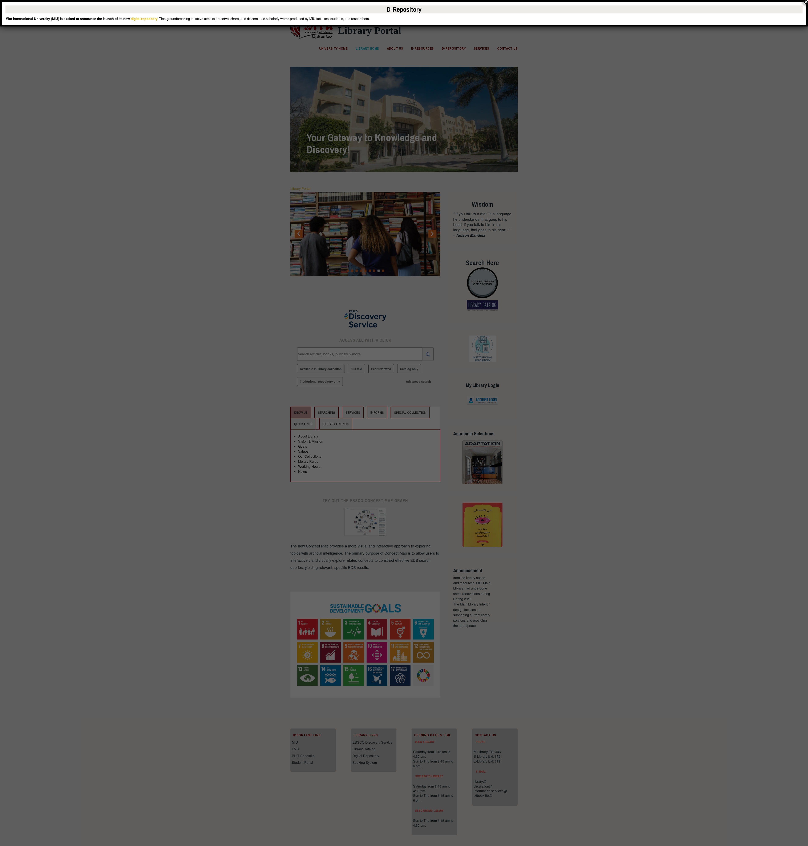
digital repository (144, 18)
